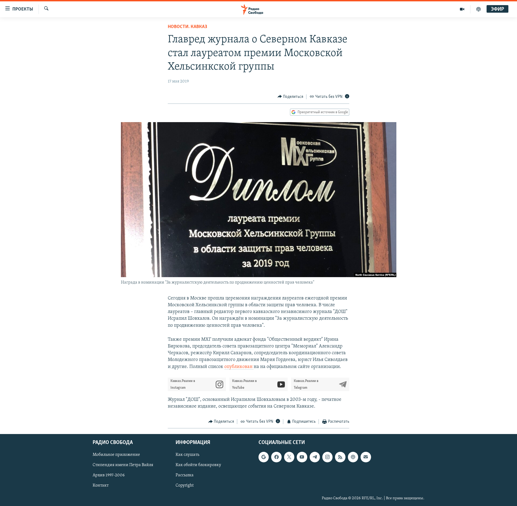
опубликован (239, 366)
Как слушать (187, 455)
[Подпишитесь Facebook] (276, 457)
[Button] (290, 96)
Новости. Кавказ (187, 27)
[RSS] (340, 457)
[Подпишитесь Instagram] (327, 457)
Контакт (101, 485)
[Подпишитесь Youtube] (302, 457)
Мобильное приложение (116, 455)
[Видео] (462, 9)
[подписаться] (366, 457)
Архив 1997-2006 (109, 475)
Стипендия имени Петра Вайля (123, 465)
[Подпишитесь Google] (263, 457)
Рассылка (185, 475)
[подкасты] (478, 9)
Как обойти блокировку (198, 465)
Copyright (185, 485)
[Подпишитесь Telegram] (315, 457)
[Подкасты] (353, 457)
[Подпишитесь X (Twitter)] (289, 457)
